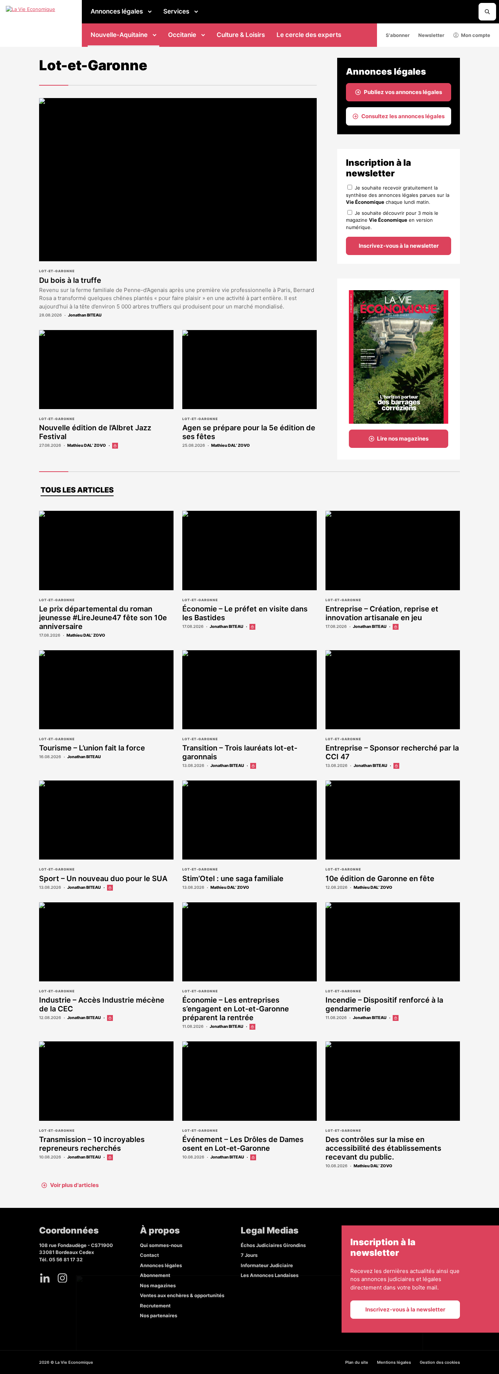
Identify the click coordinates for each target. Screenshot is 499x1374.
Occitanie (182, 34)
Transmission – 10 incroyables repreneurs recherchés (92, 1144)
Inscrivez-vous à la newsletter (399, 245)
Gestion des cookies (440, 1362)
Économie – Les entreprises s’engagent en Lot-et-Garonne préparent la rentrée (235, 1009)
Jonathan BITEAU (85, 315)
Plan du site (356, 1362)
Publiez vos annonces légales (403, 92)
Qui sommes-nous (161, 1245)
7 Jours (249, 1255)
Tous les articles (77, 490)
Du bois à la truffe (70, 280)
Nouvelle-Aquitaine (119, 34)
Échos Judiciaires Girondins (273, 1245)
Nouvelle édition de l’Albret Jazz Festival (95, 432)
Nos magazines (158, 1285)
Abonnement (155, 1275)
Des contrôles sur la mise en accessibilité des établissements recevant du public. (383, 1148)
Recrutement (155, 1306)
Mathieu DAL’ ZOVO (86, 445)
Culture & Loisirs (241, 34)
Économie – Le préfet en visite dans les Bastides (245, 613)
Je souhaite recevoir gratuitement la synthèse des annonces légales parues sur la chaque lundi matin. (397, 195)
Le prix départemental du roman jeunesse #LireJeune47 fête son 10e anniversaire (103, 617)
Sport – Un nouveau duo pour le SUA (103, 878)
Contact (149, 1255)
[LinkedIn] (45, 1278)
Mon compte (475, 35)
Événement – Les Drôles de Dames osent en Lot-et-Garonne (243, 1144)
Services (176, 11)
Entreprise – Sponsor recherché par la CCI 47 (392, 752)
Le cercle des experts (309, 34)
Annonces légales (117, 11)
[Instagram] (62, 1278)
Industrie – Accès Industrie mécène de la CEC (101, 1004)
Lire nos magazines (402, 438)
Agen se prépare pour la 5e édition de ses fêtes (248, 432)
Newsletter (431, 35)
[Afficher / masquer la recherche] (487, 11)
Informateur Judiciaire (267, 1265)
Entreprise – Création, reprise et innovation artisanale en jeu (381, 613)
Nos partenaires (158, 1315)
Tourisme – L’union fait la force (92, 748)
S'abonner (398, 35)
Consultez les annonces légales (403, 116)
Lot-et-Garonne (57, 271)
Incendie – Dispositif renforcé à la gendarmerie (384, 1004)
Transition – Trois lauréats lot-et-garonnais (239, 752)
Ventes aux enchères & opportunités (182, 1295)
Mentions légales (394, 1362)
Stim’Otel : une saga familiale (232, 878)
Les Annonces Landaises (269, 1275)
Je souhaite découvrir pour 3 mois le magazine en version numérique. (392, 220)
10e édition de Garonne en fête (379, 878)
